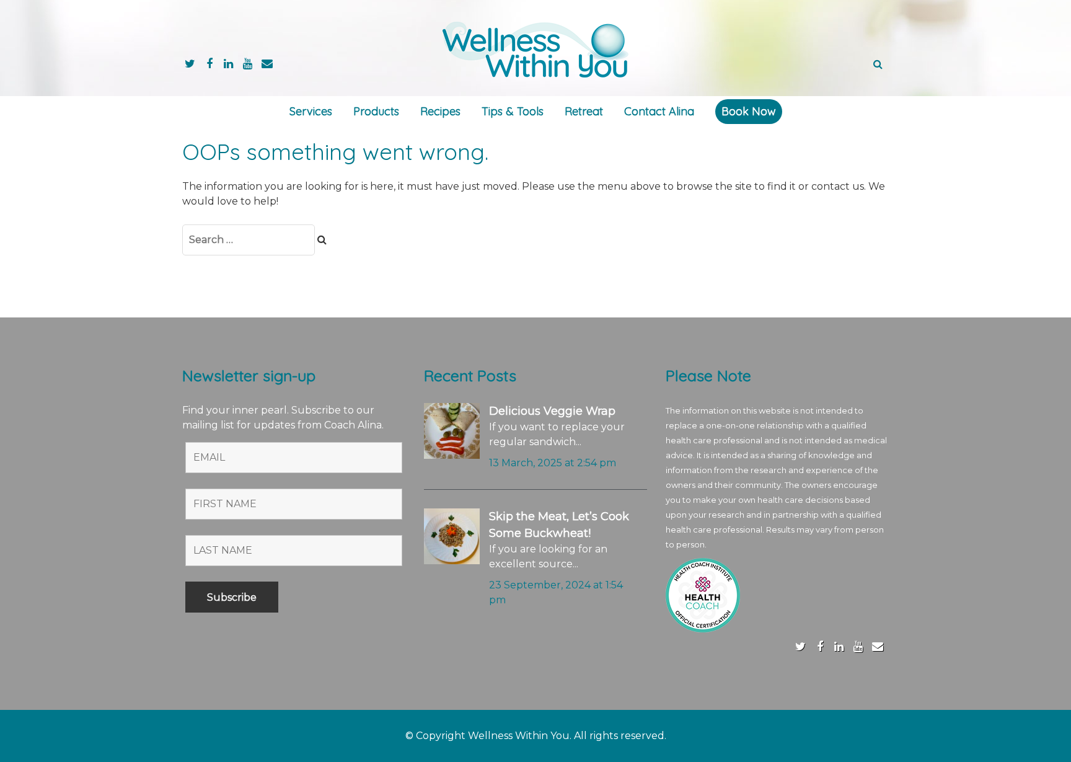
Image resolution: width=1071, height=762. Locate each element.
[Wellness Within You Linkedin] (228, 63)
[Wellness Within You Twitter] (190, 63)
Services (310, 111)
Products (376, 111)
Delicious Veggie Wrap (552, 411)
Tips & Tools (513, 111)
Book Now (748, 111)
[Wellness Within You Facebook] (209, 63)
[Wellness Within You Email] (267, 63)
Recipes (440, 111)
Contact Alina (659, 111)
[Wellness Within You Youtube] (247, 63)
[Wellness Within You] (535, 49)
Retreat (584, 111)
